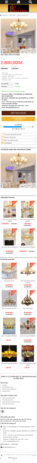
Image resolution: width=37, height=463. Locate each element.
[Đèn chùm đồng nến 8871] (9, 302)
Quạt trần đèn (17, 419)
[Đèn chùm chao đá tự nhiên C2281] (27, 357)
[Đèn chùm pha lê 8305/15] (27, 330)
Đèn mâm (9, 419)
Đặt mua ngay (18, 113)
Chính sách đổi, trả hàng (8, 404)
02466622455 (14, 444)
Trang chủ (4, 15)
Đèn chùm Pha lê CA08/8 (10, 55)
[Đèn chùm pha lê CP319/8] (27, 241)
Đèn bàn (29, 419)
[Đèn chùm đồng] (27, 302)
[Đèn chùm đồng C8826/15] (9, 330)
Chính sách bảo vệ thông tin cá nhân (11, 402)
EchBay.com (33, 454)
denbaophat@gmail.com (9, 447)
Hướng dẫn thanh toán (7, 387)
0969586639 (18, 119)
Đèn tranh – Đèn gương (12, 421)
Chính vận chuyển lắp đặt (8, 398)
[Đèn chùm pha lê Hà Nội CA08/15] (9, 213)
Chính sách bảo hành (7, 400)
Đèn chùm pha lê (22, 15)
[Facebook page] (2, 411)
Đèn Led (3, 421)
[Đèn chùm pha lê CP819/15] (9, 241)
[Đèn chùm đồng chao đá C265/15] (27, 275)
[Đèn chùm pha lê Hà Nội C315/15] (27, 213)
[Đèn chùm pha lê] (9, 275)
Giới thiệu (4, 385)
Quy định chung (6, 391)
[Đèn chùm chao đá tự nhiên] (9, 357)
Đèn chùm (13, 15)
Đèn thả (24, 419)
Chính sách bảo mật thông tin (9, 389)
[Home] (18, 8)
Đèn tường (23, 421)
